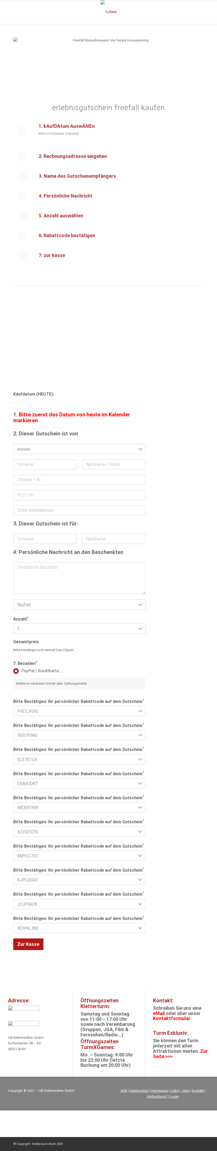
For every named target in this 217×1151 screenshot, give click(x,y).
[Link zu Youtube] (200, 1144)
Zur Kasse (28, 944)
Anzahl (20, 619)
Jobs (185, 1091)
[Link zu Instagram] (184, 1144)
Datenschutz (139, 1091)
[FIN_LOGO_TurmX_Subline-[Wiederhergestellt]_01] (109, 12)
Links (175, 1091)
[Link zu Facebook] (192, 1144)
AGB (123, 1091)
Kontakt (198, 1091)
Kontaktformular (171, 1018)
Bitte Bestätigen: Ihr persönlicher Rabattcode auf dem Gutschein (78, 701)
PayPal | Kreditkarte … (42, 670)
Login (174, 1096)
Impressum (159, 1091)
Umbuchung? (157, 1096)
